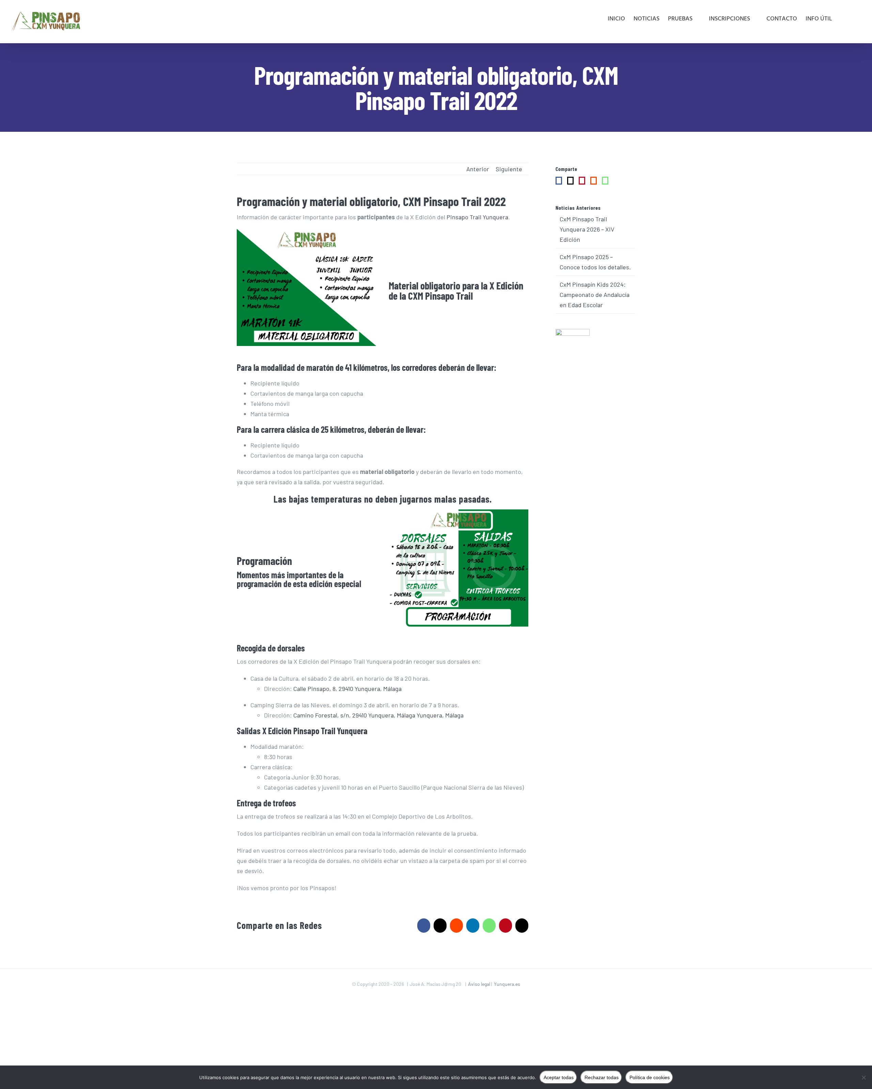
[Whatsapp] (605, 181)
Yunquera (352, 730)
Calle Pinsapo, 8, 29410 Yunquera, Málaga (347, 688)
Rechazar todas (602, 1077)
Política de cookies (649, 1077)
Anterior (477, 169)
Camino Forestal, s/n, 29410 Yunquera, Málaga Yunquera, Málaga (378, 715)
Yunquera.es (507, 984)
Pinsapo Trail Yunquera (476, 217)
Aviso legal (479, 984)
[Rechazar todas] (863, 1077)
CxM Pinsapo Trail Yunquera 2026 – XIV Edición (587, 229)
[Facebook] (559, 181)
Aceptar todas (559, 1077)
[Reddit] (593, 181)
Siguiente (509, 169)
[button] (850, 19)
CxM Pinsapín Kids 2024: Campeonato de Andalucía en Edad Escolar (594, 295)
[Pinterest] (582, 181)
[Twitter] (570, 181)
